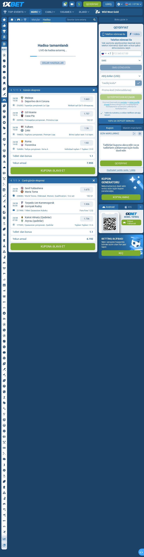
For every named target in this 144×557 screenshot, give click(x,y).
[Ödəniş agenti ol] (72, 4)
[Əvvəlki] (11, 90)
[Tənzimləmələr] (120, 4)
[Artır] (79, 4)
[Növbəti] (20, 90)
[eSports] (19, 19)
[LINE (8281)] (12, 19)
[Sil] (94, 90)
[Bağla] (140, 207)
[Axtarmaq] (94, 20)
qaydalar (123, 102)
